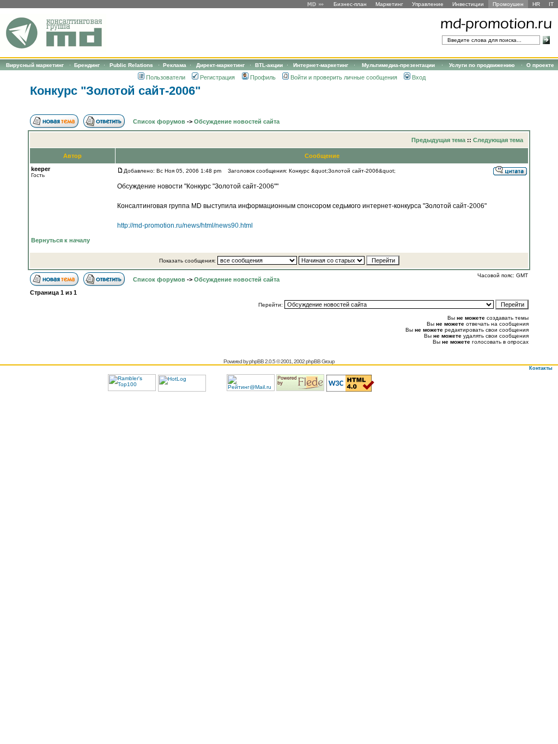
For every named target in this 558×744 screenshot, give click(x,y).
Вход (419, 77)
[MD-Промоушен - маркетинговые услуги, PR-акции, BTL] (53, 50)
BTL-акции (269, 65)
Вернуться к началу (60, 240)
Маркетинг (389, 4)
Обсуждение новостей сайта (237, 121)
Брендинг (87, 65)
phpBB (256, 361)
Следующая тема (498, 140)
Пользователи (165, 77)
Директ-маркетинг (220, 65)
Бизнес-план (350, 4)
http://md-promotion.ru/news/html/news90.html (185, 225)
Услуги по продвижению (482, 65)
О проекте (540, 65)
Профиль (263, 77)
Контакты (541, 368)
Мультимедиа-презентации (398, 65)
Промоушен (508, 4)
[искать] (546, 40)
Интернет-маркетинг (320, 65)
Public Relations (131, 65)
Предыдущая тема (438, 140)
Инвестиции (468, 4)
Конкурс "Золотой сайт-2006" (115, 90)
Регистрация (217, 77)
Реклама (174, 65)
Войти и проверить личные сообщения (343, 77)
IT (551, 4)
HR (536, 4)
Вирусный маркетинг (35, 65)
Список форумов (159, 121)
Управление (428, 4)
